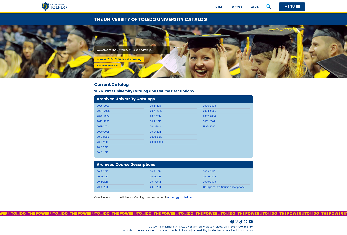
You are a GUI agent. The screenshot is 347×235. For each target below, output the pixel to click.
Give (255, 6)
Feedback (232, 230)
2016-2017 (102, 152)
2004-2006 (209, 111)
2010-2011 (155, 131)
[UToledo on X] (246, 221)
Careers (139, 230)
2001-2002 (209, 121)
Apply (237, 6)
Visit (219, 6)
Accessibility (200, 230)
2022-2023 (103, 121)
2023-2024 (103, 116)
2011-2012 (155, 126)
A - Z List (128, 230)
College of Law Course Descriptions (224, 187)
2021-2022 (103, 126)
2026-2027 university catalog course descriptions (144, 91)
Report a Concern (156, 230)
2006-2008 (209, 105)
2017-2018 (102, 147)
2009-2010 (156, 137)
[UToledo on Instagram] (236, 221)
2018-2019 (102, 142)
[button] (268, 6)
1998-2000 (209, 126)
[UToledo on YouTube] (250, 221)
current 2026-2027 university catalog (119, 59)
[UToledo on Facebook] (232, 221)
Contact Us (246, 230)
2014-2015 (156, 111)
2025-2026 (103, 105)
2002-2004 (209, 116)
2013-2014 (156, 116)
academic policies (107, 65)
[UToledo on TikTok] (241, 221)
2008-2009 (156, 142)
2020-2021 (103, 131)
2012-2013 (155, 121)
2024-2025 (103, 111)
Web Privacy (216, 230)
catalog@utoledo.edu (181, 197)
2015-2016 (156, 105)
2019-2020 (103, 137)
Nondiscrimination (180, 230)
